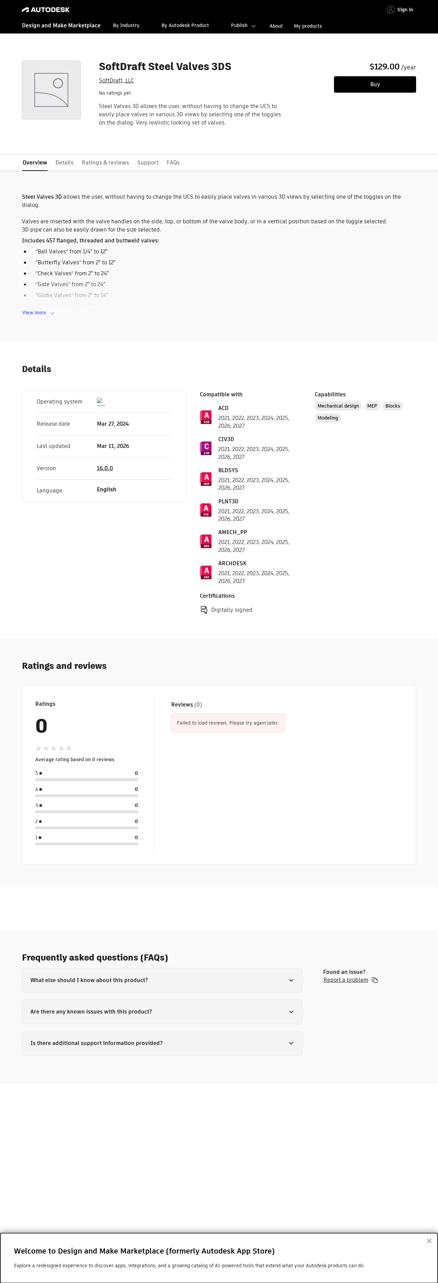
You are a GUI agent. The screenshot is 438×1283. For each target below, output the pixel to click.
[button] (162, 980)
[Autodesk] (46, 10)
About (276, 26)
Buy (375, 84)
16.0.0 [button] (105, 468)
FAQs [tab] (173, 163)
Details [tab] (64, 163)
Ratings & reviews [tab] (105, 163)
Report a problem (345, 980)
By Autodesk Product (185, 25)
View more (34, 312)
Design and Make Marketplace (61, 25)
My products (308, 26)
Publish (239, 25)
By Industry (126, 25)
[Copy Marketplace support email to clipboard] (374, 980)
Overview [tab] (35, 163)
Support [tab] (147, 163)
